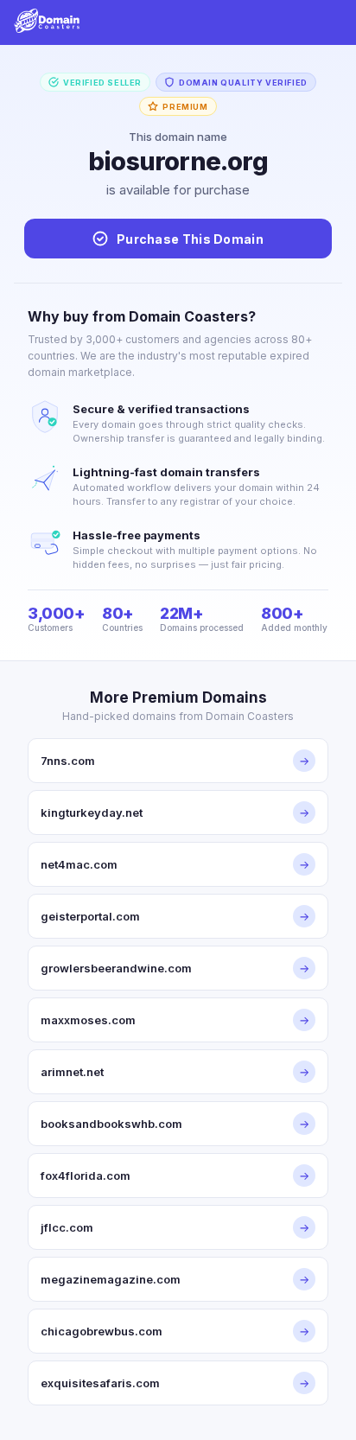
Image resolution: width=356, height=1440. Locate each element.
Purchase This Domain (190, 239)
